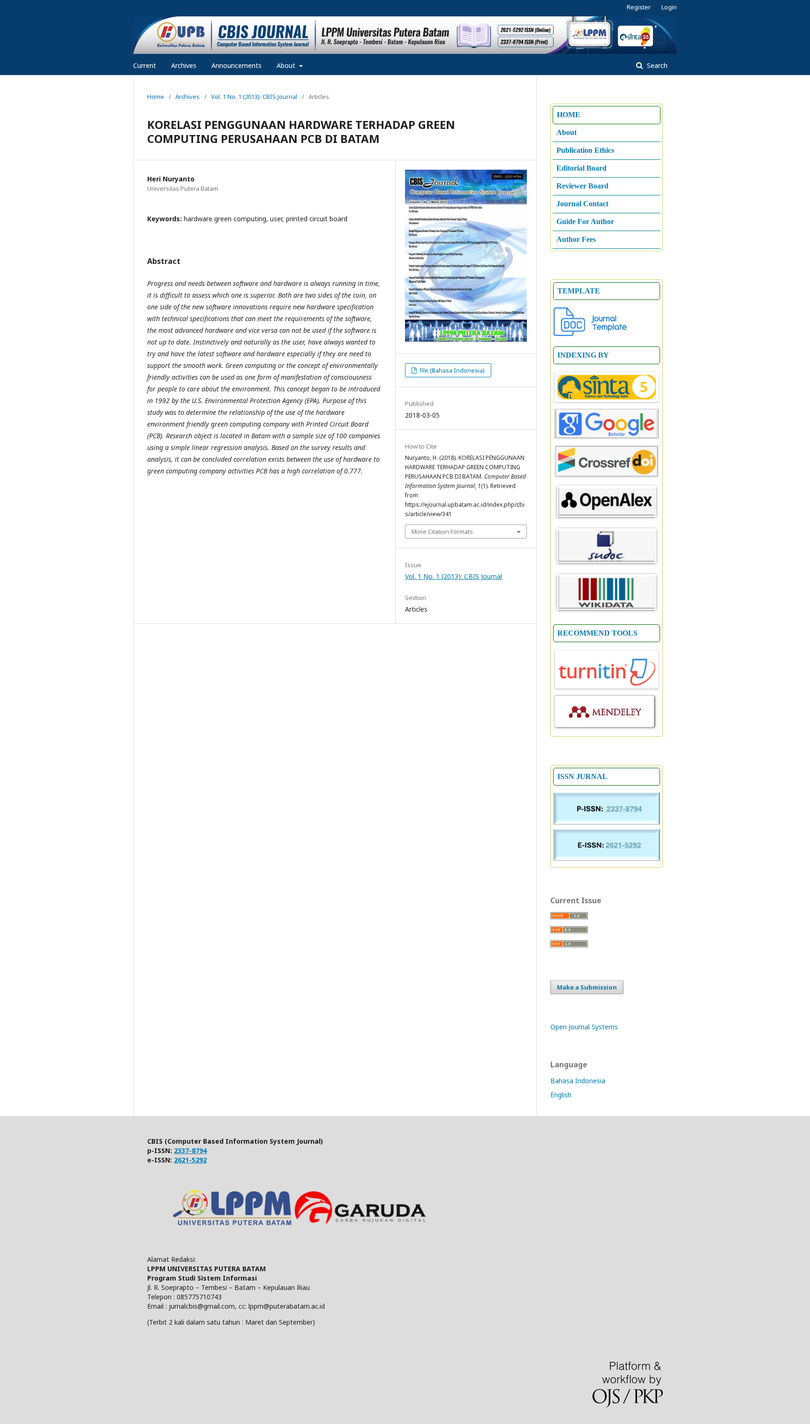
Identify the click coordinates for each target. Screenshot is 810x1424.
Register (639, 7)
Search (656, 65)
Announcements (236, 65)
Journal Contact (582, 204)
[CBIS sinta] (606, 401)
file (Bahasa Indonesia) (451, 370)
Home (155, 96)
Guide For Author (585, 221)
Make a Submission (587, 987)
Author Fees (576, 239)
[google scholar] (606, 438)
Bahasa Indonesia (577, 1080)
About (287, 65)
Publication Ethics (585, 150)
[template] (590, 333)
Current (144, 65)
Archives (183, 65)
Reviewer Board (582, 186)
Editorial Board (581, 168)
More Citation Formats (442, 531)
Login (669, 7)
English (560, 1094)
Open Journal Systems (584, 1026)
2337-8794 (190, 1150)
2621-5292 (190, 1159)
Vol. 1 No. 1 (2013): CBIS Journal (254, 96)
